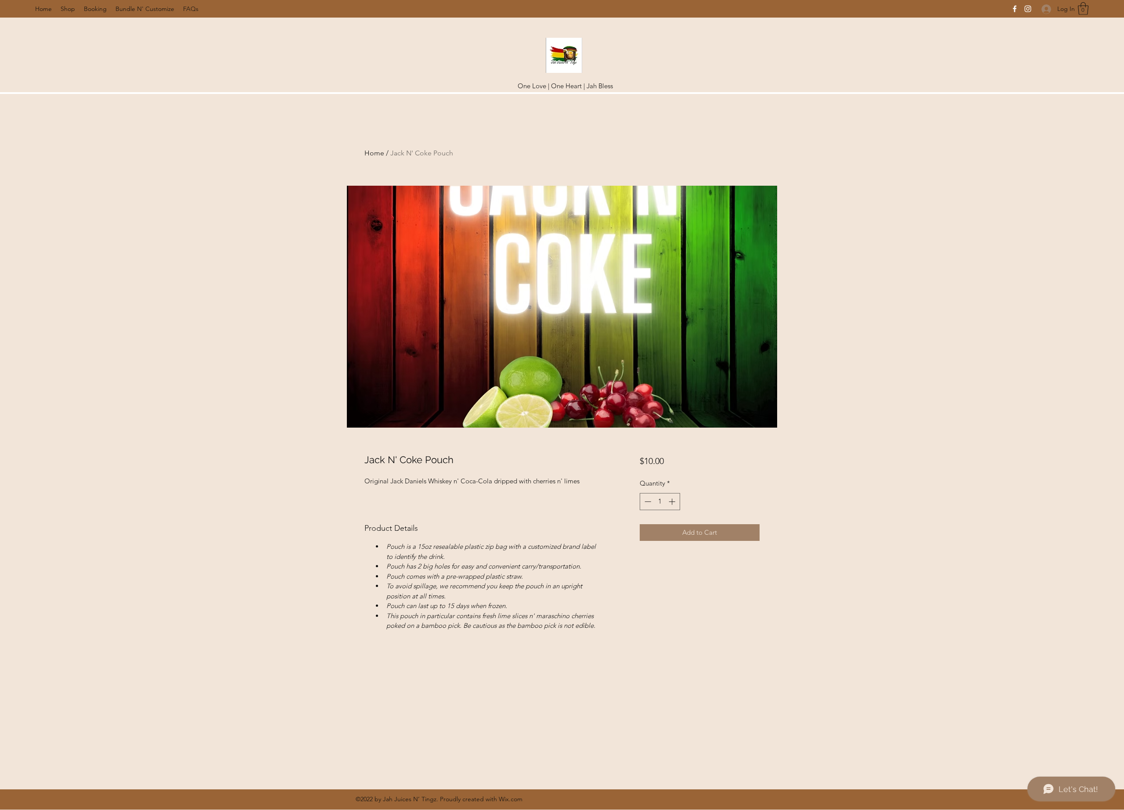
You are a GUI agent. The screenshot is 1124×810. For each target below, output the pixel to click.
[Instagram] (1027, 8)
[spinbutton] (659, 501)
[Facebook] (1014, 8)
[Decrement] (647, 501)
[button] (1083, 8)
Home (374, 153)
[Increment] (673, 501)
